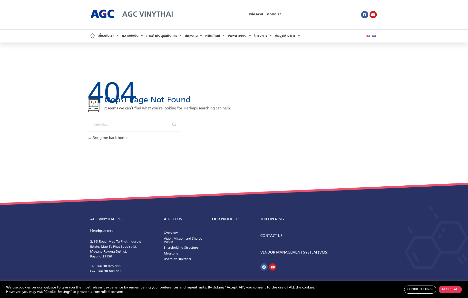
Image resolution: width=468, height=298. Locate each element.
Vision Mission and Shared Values (183, 240)
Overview (171, 232)
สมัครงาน (255, 14)
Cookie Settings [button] (420, 289)
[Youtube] (373, 14)
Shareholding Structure (181, 247)
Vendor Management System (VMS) (294, 253)
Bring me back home (109, 138)
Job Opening (272, 219)
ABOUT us (173, 219)
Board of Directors (177, 259)
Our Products (226, 219)
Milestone (171, 253)
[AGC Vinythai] (131, 13)
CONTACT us (271, 236)
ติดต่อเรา (274, 14)
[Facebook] (364, 14)
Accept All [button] (450, 289)
